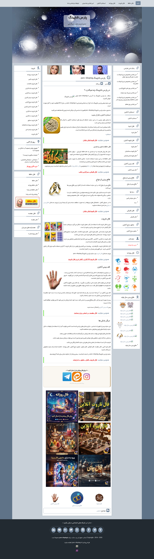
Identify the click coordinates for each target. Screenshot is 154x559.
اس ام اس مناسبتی (88, 3)
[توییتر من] (71, 530)
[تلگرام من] (94, 530)
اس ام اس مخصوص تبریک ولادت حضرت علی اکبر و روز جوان (127, 75)
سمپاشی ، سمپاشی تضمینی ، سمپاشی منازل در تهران (29, 160)
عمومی (99, 510)
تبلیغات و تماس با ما (73, 3)
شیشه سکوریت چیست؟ (30, 155)
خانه (138, 3)
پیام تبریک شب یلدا (31, 194)
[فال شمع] (62, 439)
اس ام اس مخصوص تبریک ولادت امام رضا (127, 82)
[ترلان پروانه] (77, 70)
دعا (135, 202)
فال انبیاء (134, 132)
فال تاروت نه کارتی (31, 111)
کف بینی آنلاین (103, 307)
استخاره (108, 134)
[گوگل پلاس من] (65, 530)
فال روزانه (112, 3)
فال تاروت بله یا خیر (31, 129)
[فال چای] (94, 471)
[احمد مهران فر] (100, 70)
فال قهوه (134, 146)
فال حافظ (130, 3)
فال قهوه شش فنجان (130, 155)
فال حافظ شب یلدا (32, 189)
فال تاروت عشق (32, 120)
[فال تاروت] (94, 407)
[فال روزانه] (62, 407)
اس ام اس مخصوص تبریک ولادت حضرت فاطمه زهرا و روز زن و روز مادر (127, 98)
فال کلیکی (133, 216)
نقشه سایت (67, 542)
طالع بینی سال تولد (131, 345)
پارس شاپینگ (78, 17)
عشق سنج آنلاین (132, 230)
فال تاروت (121, 3)
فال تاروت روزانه (32, 74)
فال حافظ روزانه (75, 166)
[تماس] (77, 530)
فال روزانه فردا (32, 233)
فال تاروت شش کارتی (30, 106)
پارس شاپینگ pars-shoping (93, 78)
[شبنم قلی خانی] (54, 70)
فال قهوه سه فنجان (131, 151)
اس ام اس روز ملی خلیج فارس (128, 88)
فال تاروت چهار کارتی (31, 97)
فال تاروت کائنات (32, 83)
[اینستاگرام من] (83, 530)
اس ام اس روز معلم (131, 104)
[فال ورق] (62, 471)
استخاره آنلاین (101, 3)
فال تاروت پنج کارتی (31, 101)
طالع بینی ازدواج (132, 184)
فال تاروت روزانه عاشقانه (29, 124)
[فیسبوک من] (88, 530)
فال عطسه (34, 219)
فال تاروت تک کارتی (31, 88)
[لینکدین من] (53, 530)
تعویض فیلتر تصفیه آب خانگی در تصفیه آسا (28, 149)
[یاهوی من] (100, 530)
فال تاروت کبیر (32, 79)
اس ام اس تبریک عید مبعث (129, 92)
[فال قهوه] (94, 439)
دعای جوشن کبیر (131, 198)
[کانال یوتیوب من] (59, 530)
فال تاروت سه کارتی (31, 92)
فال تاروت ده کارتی (31, 115)
